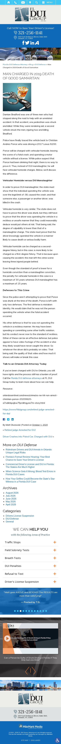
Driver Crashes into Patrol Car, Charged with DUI (27, 436)
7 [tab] (32, 611)
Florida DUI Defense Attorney (15, 64)
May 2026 (11, 501)
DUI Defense (40, 64)
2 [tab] (18, 611)
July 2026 (10, 496)
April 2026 (11, 504)
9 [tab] (37, 611)
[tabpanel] (30, 599)
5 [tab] (26, 611)
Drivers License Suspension (20, 516)
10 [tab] (40, 611)
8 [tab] (35, 611)
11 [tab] (43, 611)
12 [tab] (46, 611)
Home (8, 2)
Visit (30, 2)
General (10, 521)
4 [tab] (23, 611)
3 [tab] (20, 611)
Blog (31, 64)
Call (15, 2)
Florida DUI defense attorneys (26, 378)
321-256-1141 (30, 33)
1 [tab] (15, 611)
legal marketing (30, 734)
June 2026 (11, 499)
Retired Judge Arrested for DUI (19, 430)
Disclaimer (35, 740)
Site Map (24, 740)
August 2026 (12, 493)
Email (23, 2)
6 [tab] (29, 611)
